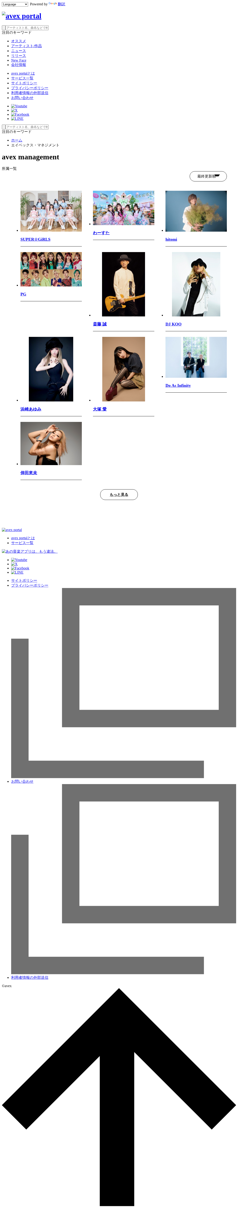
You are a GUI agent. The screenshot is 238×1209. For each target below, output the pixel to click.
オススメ (18, 41)
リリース (18, 56)
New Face (18, 60)
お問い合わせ (22, 98)
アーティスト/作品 (26, 46)
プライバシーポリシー (29, 88)
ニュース (18, 51)
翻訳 (61, 4)
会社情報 (18, 65)
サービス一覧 (22, 78)
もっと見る (119, 494)
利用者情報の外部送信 (29, 93)
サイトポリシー (24, 83)
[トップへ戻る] (119, 1205)
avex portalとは (23, 73)
